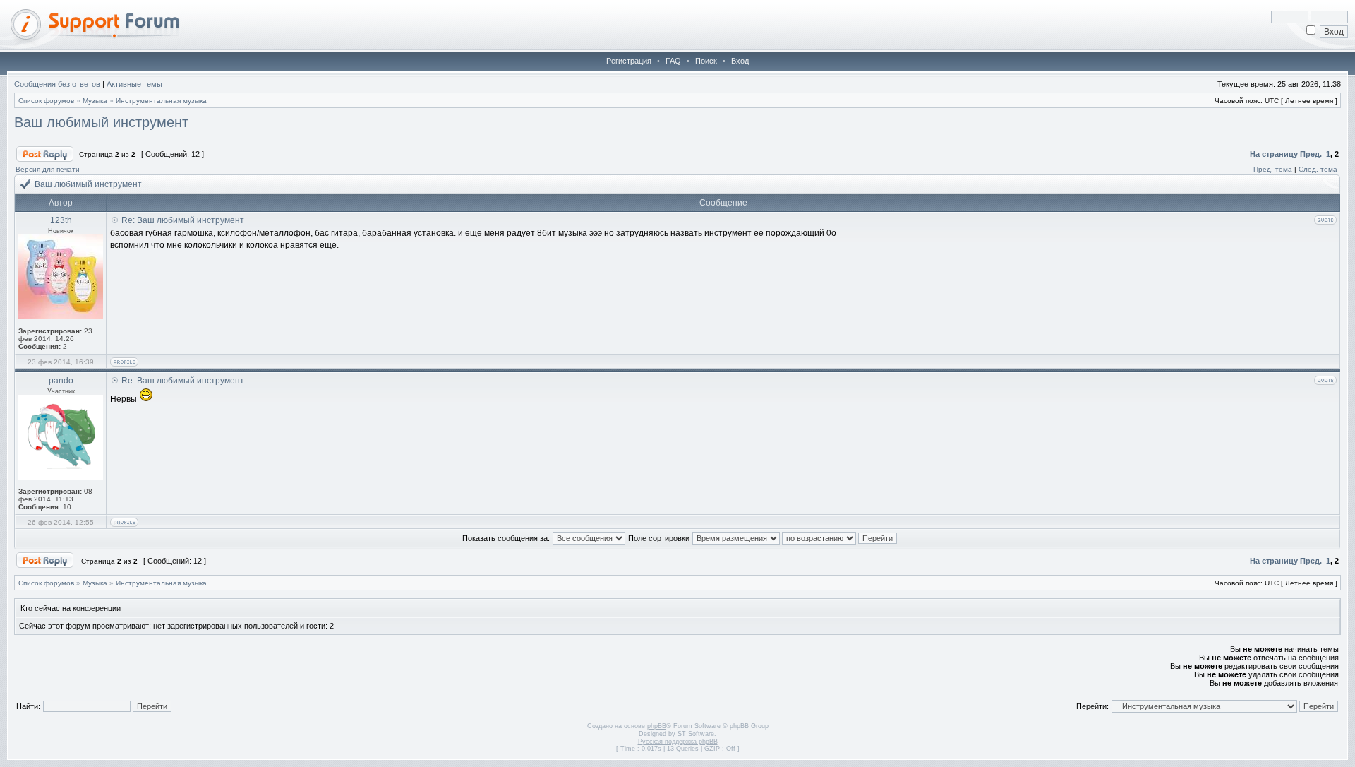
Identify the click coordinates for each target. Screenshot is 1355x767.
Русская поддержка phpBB (678, 741)
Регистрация (628, 61)
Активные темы (134, 84)
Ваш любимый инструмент (101, 122)
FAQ (673, 61)
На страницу (1274, 154)
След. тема (1318, 169)
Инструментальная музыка (161, 101)
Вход (740, 61)
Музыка (95, 101)
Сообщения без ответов (57, 84)
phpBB (656, 726)
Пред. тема (1272, 169)
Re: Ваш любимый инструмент (182, 220)
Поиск (706, 61)
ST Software (696, 733)
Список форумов (46, 101)
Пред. (1311, 154)
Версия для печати (48, 169)
